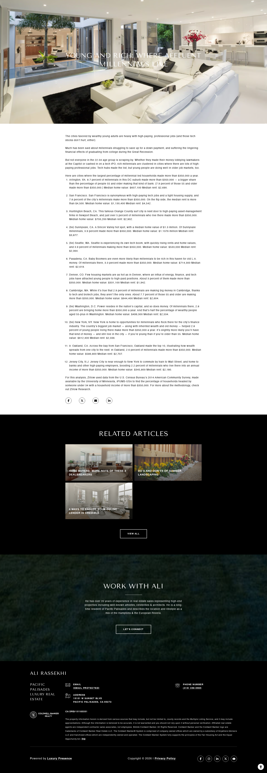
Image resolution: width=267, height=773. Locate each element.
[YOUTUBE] (234, 759)
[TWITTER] (225, 759)
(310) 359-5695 (192, 688)
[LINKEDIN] (217, 759)
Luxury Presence (59, 758)
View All (133, 534)
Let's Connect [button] (133, 629)
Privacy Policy (165, 758)
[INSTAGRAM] (209, 759)
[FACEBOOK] (200, 759)
